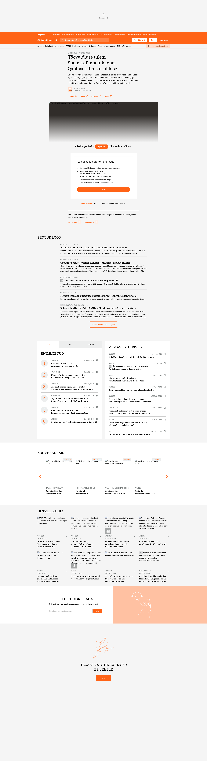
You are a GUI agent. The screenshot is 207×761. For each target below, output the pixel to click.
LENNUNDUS (72, 53)
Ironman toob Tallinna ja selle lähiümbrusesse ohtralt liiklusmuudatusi (48, 578)
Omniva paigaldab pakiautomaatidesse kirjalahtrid (74, 422)
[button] (70, 611)
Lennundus (72, 222)
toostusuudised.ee (68, 34)
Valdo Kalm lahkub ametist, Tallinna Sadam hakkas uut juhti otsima (82, 544)
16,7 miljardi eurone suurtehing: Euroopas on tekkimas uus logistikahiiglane (119, 578)
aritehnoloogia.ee (106, 34)
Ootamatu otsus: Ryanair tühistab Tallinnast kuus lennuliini (95, 262)
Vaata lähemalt (87, 203)
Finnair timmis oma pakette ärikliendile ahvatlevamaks (93, 247)
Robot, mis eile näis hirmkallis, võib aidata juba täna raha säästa (98, 308)
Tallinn (138, 488)
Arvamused (59, 46)
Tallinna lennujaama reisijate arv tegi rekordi (91, 280)
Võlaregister (127, 46)
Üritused (92, 46)
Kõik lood (49, 46)
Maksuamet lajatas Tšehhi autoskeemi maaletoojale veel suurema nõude (117, 544)
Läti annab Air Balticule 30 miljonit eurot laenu (129, 434)
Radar (100, 46)
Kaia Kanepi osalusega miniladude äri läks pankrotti (132, 357)
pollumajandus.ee (93, 34)
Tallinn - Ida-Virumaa (54, 488)
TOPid (68, 46)
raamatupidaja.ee (119, 34)
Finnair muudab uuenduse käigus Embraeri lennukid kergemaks (98, 295)
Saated (111, 363)
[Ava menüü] (47, 34)
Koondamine (89, 222)
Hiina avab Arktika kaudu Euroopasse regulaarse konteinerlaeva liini (48, 544)
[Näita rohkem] (159, 34)
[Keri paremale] (167, 476)
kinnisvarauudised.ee (134, 34)
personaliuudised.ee (149, 34)
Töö (118, 46)
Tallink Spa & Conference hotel (118, 488)
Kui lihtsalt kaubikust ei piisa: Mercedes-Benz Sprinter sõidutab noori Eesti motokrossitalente (154, 578)
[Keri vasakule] (40, 476)
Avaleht (40, 46)
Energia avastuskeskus (85, 488)
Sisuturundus (109, 46)
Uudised (63, 244)
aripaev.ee (56, 34)
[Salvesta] (97, 360)
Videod (84, 46)
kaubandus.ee (80, 34)
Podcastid (76, 46)
